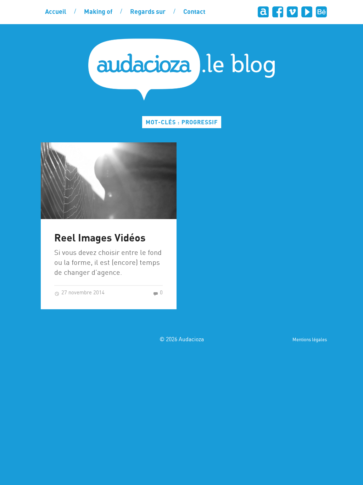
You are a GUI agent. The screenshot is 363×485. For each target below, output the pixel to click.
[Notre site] (263, 11)
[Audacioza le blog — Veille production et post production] (181, 69)
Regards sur (148, 12)
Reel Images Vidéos (100, 238)
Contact (194, 12)
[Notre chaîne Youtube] (306, 11)
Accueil (55, 12)
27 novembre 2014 (82, 293)
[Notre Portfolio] (321, 11)
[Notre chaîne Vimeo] (292, 11)
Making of (98, 12)
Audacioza (191, 340)
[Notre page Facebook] (277, 11)
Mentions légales (309, 340)
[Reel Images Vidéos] (109, 180)
